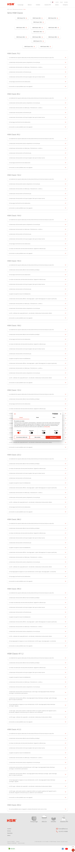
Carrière (57, 2)
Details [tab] (37, 417)
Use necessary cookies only (21, 437)
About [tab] (54, 417)
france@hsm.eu (63, 828)
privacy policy (47, 426)
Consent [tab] (21, 417)
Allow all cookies (53, 437)
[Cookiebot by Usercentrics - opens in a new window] (53, 414)
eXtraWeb (66, 2)
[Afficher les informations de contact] (73, 850)
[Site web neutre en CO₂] (11, 848)
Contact (61, 2)
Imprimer (17, 841)
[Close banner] (60, 413)
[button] (50, 2)
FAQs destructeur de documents (18, 9)
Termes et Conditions (11, 841)
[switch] (31, 433)
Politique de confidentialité (11, 843)
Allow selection (38, 437)
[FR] (52, 2)
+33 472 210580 (63, 831)
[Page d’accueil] (11, 4)
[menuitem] (20, 4)
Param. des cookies (21, 843)
